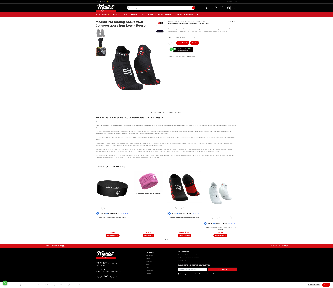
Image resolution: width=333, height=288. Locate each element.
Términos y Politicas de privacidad (188, 255)
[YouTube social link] (106, 276)
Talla (169, 37)
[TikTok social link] (114, 276)
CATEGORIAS (150, 252)
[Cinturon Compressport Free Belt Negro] (113, 188)
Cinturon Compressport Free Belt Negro (112, 217)
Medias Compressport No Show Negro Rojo (184, 217)
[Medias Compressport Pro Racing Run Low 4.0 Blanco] (220, 193)
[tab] (156, 111)
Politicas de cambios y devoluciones (189, 258)
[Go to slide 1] (165, 239)
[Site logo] (106, 8)
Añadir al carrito (183, 42)
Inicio (170, 21)
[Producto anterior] (230, 21)
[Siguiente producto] (235, 21)
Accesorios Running (187, 21)
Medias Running (201, 21)
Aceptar (326, 284)
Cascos (148, 258)
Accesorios (149, 270)
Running (176, 21)
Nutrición (149, 273)
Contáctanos (182, 261)
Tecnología (149, 255)
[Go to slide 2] (167, 239)
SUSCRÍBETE (222, 269)
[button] (148, 235)
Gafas (147, 264)
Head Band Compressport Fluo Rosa (148, 193)
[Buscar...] (193, 7)
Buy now (194, 42)
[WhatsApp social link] (110, 276)
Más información (314, 284)
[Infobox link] (215, 8)
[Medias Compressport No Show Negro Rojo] (184, 188)
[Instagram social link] (101, 276)
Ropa (147, 267)
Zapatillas (149, 261)
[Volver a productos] (233, 21)
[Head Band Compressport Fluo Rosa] (148, 181)
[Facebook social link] (97, 276)
